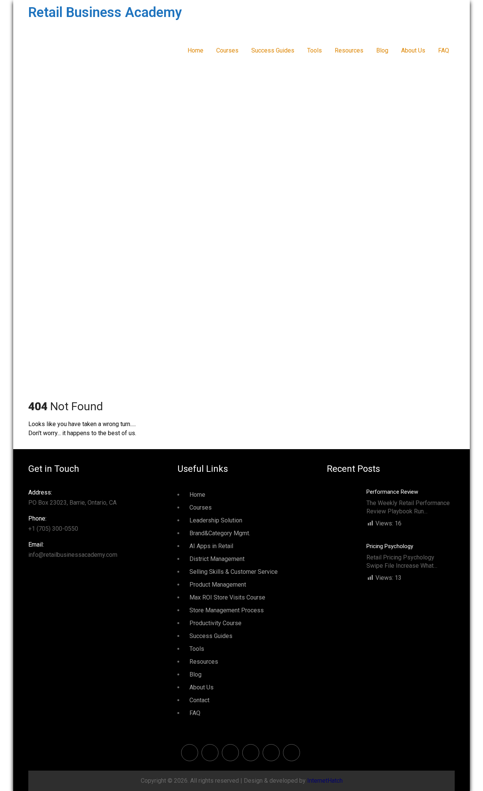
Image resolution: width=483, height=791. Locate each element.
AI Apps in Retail (211, 546)
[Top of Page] (461, 775)
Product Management (217, 584)
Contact (199, 700)
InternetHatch (325, 780)
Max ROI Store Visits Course (227, 597)
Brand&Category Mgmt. (219, 533)
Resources (349, 50)
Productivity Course (215, 623)
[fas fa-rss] (271, 752)
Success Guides (272, 50)
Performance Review (392, 491)
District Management (217, 558)
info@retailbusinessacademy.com (72, 549)
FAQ (443, 50)
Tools (314, 50)
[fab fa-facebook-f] (189, 752)
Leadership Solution (215, 520)
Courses (227, 50)
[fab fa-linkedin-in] (250, 752)
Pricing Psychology (389, 546)
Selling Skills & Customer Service (233, 571)
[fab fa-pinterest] (230, 752)
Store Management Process (226, 610)
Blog (382, 50)
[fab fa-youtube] (291, 752)
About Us (413, 50)
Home (195, 50)
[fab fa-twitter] (210, 752)
